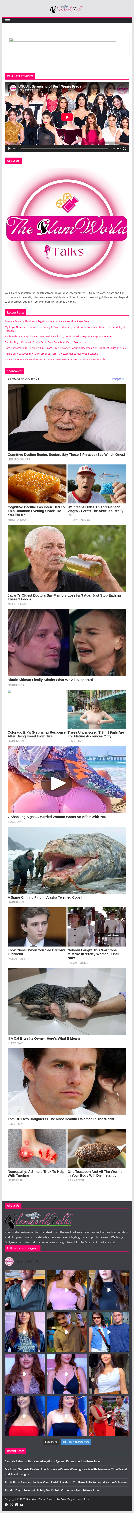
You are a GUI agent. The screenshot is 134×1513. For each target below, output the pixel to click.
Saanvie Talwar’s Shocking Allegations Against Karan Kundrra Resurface (47, 321)
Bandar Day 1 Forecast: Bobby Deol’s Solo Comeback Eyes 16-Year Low (45, 342)
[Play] (9, 148)
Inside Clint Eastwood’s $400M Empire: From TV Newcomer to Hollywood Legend (51, 353)
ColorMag (66, 1499)
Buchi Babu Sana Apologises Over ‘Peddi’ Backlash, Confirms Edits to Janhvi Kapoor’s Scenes (58, 336)
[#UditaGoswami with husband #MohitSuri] (109, 1332)
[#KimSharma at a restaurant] (109, 1374)
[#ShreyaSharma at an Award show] (25, 1332)
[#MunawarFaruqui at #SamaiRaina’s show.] (67, 1332)
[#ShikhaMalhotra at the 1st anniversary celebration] (25, 1416)
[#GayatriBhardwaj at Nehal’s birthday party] (25, 1374)
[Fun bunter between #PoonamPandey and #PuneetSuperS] (109, 1416)
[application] (67, 117)
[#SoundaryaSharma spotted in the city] (109, 1290)
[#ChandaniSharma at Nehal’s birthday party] (67, 1374)
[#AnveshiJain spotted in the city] (67, 1290)
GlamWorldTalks (35, 1499)
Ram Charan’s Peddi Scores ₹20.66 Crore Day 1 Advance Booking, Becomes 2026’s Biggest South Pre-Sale (66, 348)
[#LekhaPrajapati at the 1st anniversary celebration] (67, 1416)
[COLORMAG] (67, 168)
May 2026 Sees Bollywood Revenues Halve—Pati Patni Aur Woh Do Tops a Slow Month (55, 359)
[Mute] (119, 148)
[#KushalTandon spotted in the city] (25, 1290)
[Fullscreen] (124, 148)
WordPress (84, 1499)
